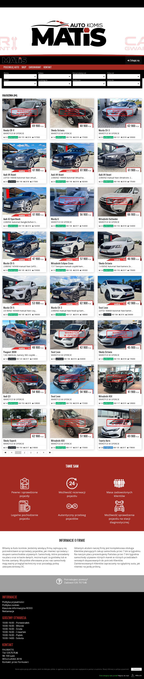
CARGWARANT (35, 67)
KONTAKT (48, 67)
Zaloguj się (135, 60)
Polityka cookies (10, 605)
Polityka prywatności (13, 602)
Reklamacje (8, 611)
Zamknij (136, 669)
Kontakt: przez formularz (15, 662)
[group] (72, 28)
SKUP (24, 67)
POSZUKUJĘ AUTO (11, 67)
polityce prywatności (122, 669)
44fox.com (138, 675)
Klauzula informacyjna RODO (17, 608)
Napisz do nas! (114, 676)
